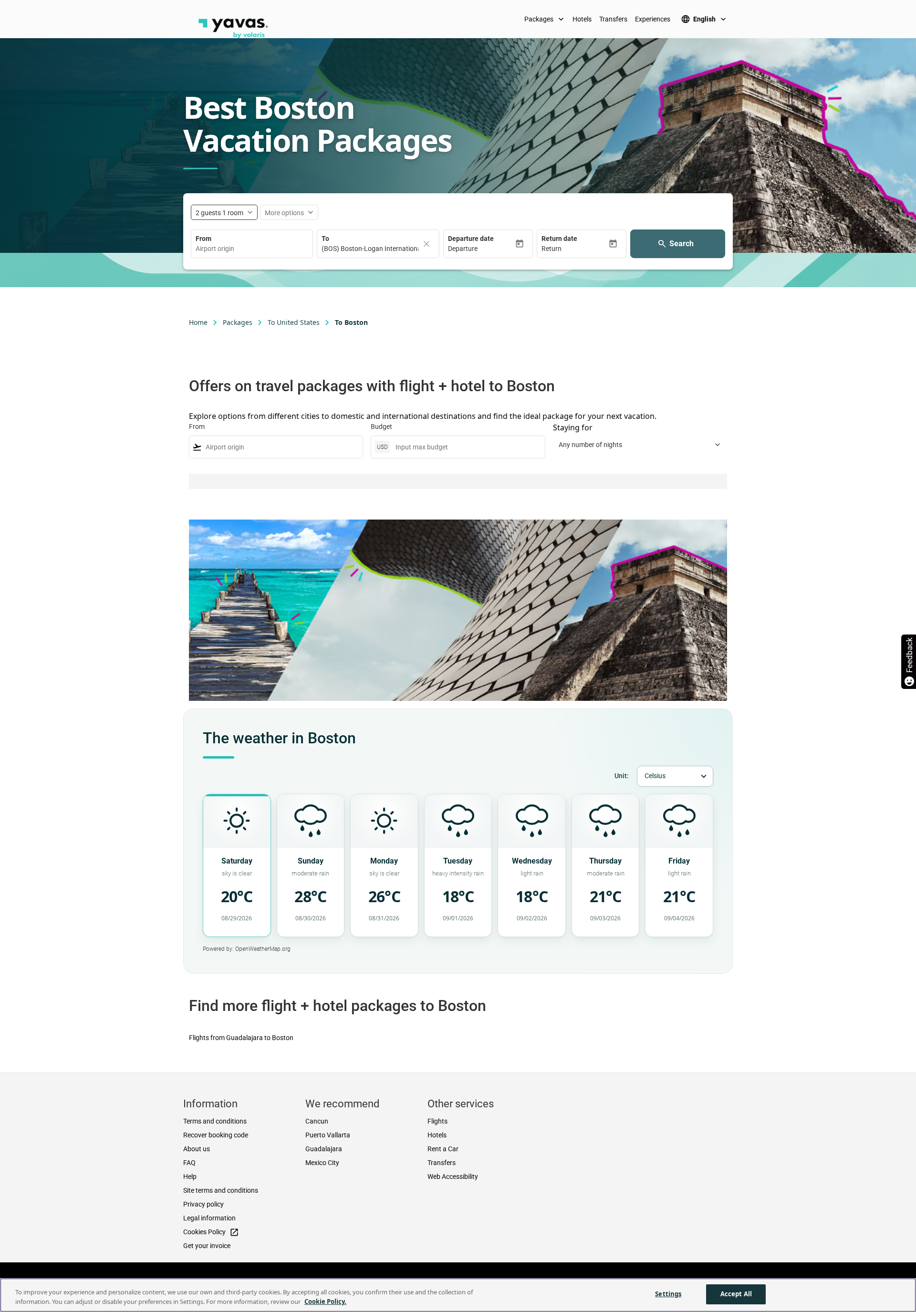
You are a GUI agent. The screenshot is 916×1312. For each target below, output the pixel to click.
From (203, 238)
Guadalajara (323, 1149)
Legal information (209, 1218)
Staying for (573, 427)
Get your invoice (206, 1246)
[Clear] (426, 244)
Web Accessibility (452, 1176)
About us (196, 1149)
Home (198, 322)
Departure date (471, 238)
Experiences (652, 19)
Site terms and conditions (220, 1190)
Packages (545, 19)
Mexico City (322, 1162)
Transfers (613, 19)
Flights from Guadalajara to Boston (241, 1037)
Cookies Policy (211, 1232)
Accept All (736, 1294)
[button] (481, 249)
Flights (437, 1121)
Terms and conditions (215, 1121)
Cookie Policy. (325, 1301)
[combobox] (252, 249)
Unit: (621, 776)
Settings (668, 1294)
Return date (559, 238)
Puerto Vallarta (327, 1135)
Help (190, 1176)
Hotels (582, 19)
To (325, 238)
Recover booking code (215, 1135)
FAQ (189, 1162)
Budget (381, 426)
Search (681, 243)
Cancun (316, 1121)
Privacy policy (203, 1204)
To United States (294, 322)
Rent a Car (442, 1149)
